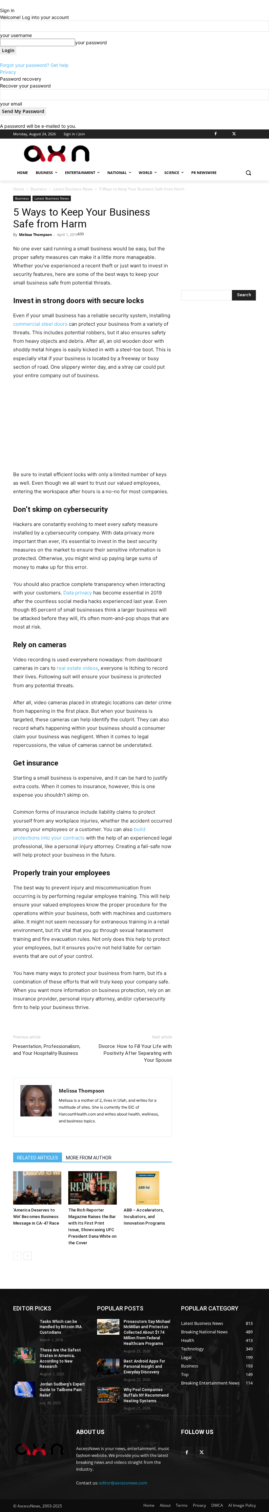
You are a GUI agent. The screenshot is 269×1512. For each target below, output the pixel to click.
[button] (248, 173)
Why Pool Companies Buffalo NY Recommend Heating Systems (146, 1395)
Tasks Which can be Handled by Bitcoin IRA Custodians (61, 1327)
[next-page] (28, 1256)
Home (18, 189)
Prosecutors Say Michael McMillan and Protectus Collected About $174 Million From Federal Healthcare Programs (147, 1332)
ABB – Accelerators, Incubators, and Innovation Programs (144, 1217)
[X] (234, 134)
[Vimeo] (243, 134)
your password (91, 42)
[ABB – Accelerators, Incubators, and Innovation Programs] (148, 1187)
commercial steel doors (40, 324)
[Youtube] (252, 134)
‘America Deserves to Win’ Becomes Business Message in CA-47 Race (36, 1217)
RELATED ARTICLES (37, 1157)
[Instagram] (225, 134)
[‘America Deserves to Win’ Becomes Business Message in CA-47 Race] (37, 1187)
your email (11, 104)
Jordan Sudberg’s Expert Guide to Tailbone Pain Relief (62, 1390)
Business (39, 189)
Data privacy (77, 593)
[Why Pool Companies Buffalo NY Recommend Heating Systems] (108, 1395)
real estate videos (77, 668)
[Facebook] (215, 134)
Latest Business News (73, 189)
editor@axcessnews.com (123, 1483)
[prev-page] (17, 1256)
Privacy (8, 72)
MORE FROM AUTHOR (89, 1157)
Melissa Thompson (35, 234)
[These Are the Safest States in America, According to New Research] (24, 1355)
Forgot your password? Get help (34, 65)
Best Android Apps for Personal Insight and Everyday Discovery (144, 1367)
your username (16, 35)
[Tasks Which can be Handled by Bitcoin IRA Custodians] (24, 1327)
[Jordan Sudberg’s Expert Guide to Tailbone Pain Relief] (24, 1389)
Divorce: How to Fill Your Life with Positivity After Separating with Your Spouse (135, 1053)
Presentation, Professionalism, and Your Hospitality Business (46, 1049)
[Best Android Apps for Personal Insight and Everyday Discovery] (108, 1366)
